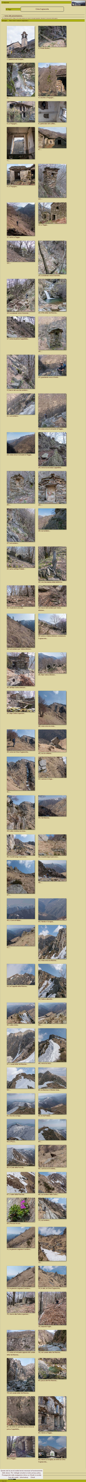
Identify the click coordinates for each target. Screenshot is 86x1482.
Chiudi (33, 1477)
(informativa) (24, 1477)
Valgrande (6, 2)
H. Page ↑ (9, 9)
